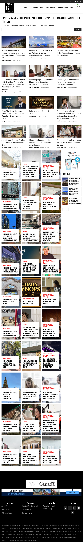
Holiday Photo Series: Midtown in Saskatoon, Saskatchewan (10, 396)
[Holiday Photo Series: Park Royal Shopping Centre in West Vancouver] (11, 419)
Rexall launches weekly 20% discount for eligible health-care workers (50, 173)
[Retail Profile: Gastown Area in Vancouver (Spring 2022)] (11, 356)
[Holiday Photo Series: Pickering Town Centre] (11, 165)
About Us (5, 506)
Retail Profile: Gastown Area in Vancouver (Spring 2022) (9, 364)
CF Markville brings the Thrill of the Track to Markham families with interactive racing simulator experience (50, 425)
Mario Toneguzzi (6, 60)
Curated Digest (28, 299)
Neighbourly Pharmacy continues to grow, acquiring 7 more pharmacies (50, 396)
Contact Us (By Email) (30, 506)
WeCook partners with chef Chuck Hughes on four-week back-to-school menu (50, 269)
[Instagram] (80, 1)
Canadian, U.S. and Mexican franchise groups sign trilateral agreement (68, 82)
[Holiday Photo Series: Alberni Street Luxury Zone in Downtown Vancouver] (11, 229)
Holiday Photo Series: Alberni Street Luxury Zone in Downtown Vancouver (10, 237)
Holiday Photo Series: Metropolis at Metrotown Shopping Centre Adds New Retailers (10, 458)
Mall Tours (7, 170)
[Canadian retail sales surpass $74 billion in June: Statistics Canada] (69, 131)
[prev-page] (63, 209)
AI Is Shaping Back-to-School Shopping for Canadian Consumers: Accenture (41, 82)
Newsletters (6, 509)
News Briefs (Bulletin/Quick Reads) (48, 167)
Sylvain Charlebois (62, 58)
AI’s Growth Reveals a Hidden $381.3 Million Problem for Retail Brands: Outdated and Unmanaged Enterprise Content (13, 84)
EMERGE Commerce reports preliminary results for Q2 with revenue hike (50, 459)
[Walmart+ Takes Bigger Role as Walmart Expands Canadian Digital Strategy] (41, 42)
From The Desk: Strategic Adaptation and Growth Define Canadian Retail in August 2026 (30, 268)
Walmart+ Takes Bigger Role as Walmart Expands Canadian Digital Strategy (40, 52)
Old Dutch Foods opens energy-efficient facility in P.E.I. (50, 205)
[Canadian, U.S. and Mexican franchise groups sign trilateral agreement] (69, 71)
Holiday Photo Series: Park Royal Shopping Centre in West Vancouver (10, 427)
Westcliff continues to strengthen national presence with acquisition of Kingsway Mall (74, 182)
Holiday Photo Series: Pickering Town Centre (10, 175)
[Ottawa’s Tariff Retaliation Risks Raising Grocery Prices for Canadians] (69, 42)
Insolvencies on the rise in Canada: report (49, 301)
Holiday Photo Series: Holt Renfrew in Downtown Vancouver (10, 333)
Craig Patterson (33, 58)
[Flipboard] (75, 1)
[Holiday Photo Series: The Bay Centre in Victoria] (11, 292)
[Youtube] (78, 508)
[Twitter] (78, 1)
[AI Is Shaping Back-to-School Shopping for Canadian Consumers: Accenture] (41, 71)
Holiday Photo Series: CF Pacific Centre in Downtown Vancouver (10, 270)
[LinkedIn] (70, 1)
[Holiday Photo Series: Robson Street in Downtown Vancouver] (11, 197)
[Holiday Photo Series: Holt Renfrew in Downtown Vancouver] (11, 324)
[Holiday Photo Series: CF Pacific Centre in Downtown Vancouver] (11, 261)
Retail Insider (33, 116)
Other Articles (7, 513)
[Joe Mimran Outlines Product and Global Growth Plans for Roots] (14, 131)
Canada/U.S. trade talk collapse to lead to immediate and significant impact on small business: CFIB (30, 331)
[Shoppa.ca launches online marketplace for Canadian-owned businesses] (41, 131)
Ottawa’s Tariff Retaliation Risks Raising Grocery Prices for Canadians (68, 52)
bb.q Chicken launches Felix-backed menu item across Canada (49, 332)
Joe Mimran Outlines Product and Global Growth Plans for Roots (13, 142)
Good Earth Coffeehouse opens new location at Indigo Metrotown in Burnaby (30, 458)
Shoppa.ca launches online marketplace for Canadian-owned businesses (40, 142)
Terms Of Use (27, 509)
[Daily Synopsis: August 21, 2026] (41, 102)
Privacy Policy (27, 513)
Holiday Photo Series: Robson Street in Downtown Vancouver (10, 206)
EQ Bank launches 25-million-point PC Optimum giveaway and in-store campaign (50, 236)
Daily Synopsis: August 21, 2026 (28, 302)
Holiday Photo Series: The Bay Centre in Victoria (10, 301)
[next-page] (67, 209)
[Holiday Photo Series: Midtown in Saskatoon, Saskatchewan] (11, 388)
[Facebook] (73, 1)
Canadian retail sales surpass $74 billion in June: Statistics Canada (69, 142)
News (25, 164)
